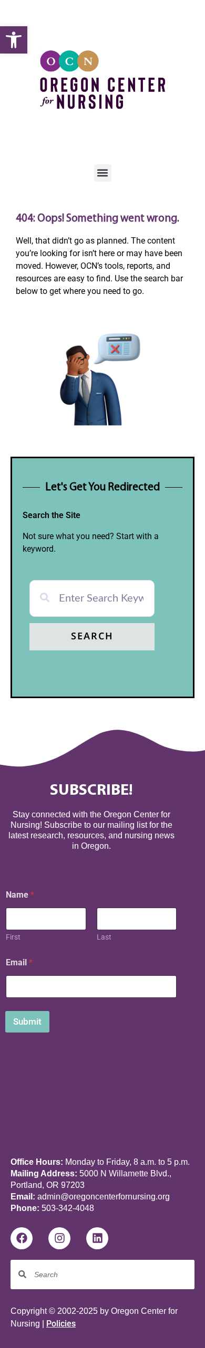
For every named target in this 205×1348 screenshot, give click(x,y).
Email (19, 962)
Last (104, 937)
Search (92, 636)
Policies (61, 1324)
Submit (27, 1021)
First (13, 937)
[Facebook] (22, 1238)
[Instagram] (59, 1238)
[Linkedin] (97, 1238)
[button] (13, 40)
